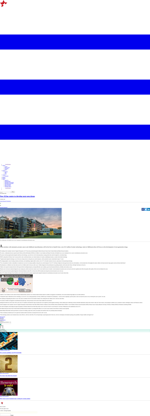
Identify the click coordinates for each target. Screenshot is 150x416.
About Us (6, 180)
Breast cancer (7, 167)
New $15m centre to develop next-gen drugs (17, 196)
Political (3, 170)
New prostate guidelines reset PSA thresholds (10, 352)
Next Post (2, 317)
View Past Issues (8, 184)
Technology (9, 201)
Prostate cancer (7, 350)
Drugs (6, 169)
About (3, 179)
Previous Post (2, 316)
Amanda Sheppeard (3, 207)
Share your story (8, 185)
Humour (3, 178)
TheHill (6, 171)
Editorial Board (7, 181)
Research (5, 201)
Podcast (3, 177)
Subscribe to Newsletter (9, 183)
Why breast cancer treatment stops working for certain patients (15, 398)
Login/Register (8, 164)
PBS (5, 172)
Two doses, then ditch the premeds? (8, 375)
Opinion (3, 174)
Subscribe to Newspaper (9, 182)
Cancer (6, 166)
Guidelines (2, 350)
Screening (6, 168)
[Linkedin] (148, 209)
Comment (6, 175)
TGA (6, 173)
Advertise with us (8, 186)
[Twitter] (145, 209)
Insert (12, 415)
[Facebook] (143, 209)
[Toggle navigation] (1, 11)
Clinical (3, 165)
